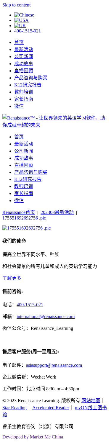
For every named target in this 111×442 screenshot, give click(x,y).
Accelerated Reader (50, 407)
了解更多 (11, 278)
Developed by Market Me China (32, 436)
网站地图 (90, 400)
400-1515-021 (27, 30)
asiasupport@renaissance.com (54, 365)
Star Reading (14, 407)
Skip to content (16, 4)
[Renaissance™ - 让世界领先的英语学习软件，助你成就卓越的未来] (55, 124)
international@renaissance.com (46, 316)
